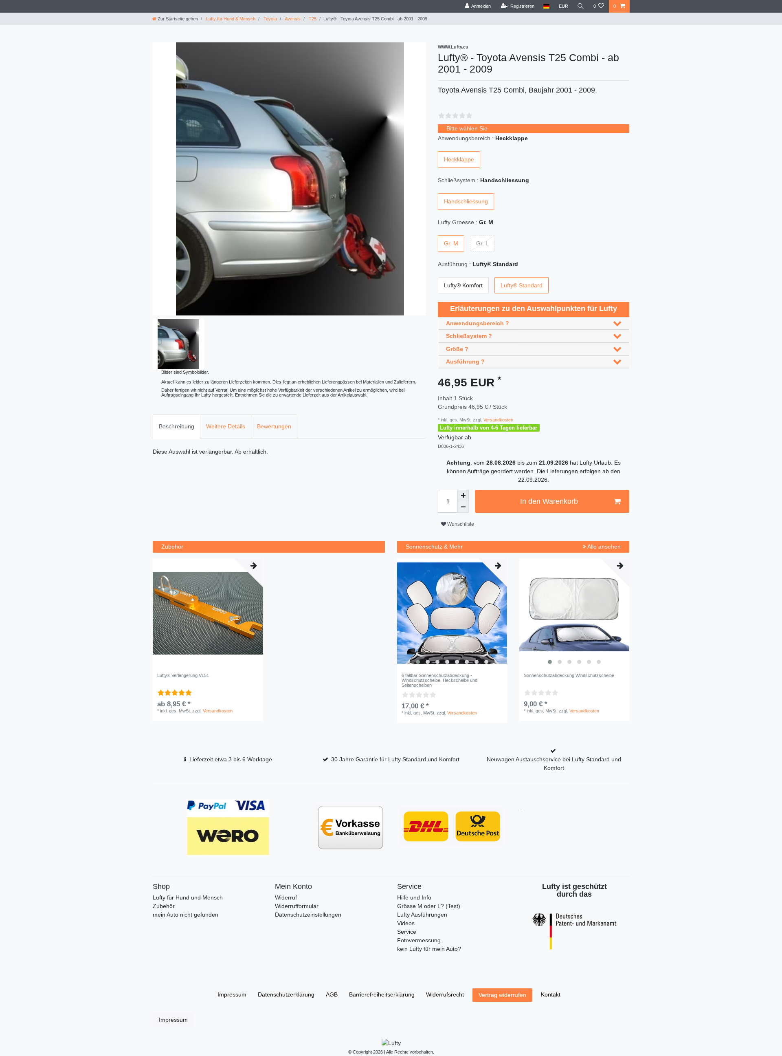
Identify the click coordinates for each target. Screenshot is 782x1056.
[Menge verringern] (463, 507)
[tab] (176, 426)
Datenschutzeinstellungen (308, 914)
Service (406, 931)
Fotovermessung (419, 940)
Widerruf (286, 897)
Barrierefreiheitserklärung (382, 994)
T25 (312, 18)
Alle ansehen (603, 546)
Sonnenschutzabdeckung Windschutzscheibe (569, 675)
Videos (406, 923)
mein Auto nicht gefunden (185, 914)
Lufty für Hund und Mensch (188, 897)
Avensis (292, 18)
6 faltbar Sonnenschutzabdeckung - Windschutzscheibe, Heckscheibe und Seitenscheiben (439, 680)
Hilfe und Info (414, 897)
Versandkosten (497, 419)
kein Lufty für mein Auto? (429, 949)
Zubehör (164, 906)
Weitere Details (225, 426)
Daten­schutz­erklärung (286, 994)
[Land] (546, 6)
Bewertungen (274, 426)
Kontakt (550, 994)
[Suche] (581, 6)
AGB (332, 994)
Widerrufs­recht (445, 994)
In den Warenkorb (549, 501)
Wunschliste (460, 524)
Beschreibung (176, 426)
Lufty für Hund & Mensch (230, 18)
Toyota (269, 18)
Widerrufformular (297, 906)
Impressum (231, 994)
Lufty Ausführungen (422, 914)
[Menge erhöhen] (463, 495)
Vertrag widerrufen (502, 995)
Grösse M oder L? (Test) (428, 906)
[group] (452, 613)
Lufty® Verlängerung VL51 (183, 675)
